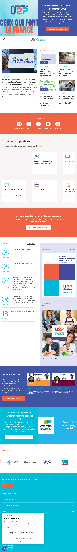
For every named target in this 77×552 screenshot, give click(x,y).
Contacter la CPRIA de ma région (19, 437)
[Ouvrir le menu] (72, 39)
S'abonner (7, 485)
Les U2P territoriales (11, 505)
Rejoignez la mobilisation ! (38, 227)
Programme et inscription (57, 29)
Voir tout (72, 50)
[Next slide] (72, 462)
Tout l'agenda (31, 243)
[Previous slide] (4, 462)
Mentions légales (8, 546)
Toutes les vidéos (13, 398)
